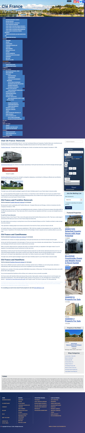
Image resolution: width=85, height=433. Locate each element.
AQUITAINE (20, 399)
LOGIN (69, 1)
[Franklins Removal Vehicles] (11, 156)
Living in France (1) (69, 363)
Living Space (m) (65, 169)
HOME (3, 397)
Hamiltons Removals (6, 177)
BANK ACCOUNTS (54, 414)
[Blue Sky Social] (80, 1)
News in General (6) (69, 358)
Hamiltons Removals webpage (17, 262)
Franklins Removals (5, 147)
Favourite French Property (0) (71, 369)
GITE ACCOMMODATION (56, 415)
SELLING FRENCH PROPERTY (41, 405)
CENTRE (20, 401)
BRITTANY (20, 420)
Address (68, 176)
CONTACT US (5, 421)
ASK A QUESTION (54, 399)
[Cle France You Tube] (75, 1)
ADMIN (50, 426)
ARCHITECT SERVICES (55, 410)
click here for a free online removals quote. (16, 279)
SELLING (4, 410)
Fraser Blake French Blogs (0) (71, 371)
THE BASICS (37, 399)
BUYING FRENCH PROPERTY (41, 403)
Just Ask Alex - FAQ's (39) (70, 356)
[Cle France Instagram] (77, 1)
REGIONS (20, 397)
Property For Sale (73, 298)
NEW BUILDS (37, 408)
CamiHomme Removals (6, 164)
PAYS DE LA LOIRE (22, 422)
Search (74, 187)
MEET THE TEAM (5, 417)
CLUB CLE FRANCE (55, 397)
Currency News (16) (69, 361)
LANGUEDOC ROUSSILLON (24, 405)
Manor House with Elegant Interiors (74, 345)
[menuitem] (4, 18)
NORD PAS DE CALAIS (22, 410)
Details (68, 160)
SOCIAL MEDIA (5, 422)
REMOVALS (53, 406)
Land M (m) (66, 173)
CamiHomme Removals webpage (18, 237)
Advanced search (70, 189)
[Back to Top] (82, 430)
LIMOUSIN (20, 406)
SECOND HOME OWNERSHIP (41, 406)
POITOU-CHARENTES (22, 414)
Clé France (12, 6)
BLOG (3, 414)
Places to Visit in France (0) (70, 367)
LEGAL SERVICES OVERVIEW (41, 401)
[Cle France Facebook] (83, 1)
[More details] (74, 220)
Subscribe (68, 207)
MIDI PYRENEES (21, 408)
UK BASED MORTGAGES (56, 405)
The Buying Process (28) (70, 365)
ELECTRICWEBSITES (61, 426)
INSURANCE (53, 401)
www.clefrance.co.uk (39, 287)
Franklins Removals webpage (17, 202)
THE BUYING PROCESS (40, 397)
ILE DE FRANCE (21, 403)
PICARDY (20, 412)
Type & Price (69, 149)
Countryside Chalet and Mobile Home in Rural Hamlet (73, 259)
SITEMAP (54, 426)
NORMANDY (21, 419)
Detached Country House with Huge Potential (73, 232)
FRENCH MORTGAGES (55, 403)
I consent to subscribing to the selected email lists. (73, 203)
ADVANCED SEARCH (6, 399)
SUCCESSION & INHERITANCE (41, 410)
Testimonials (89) (68, 359)
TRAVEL (52, 412)
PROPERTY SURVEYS (55, 408)
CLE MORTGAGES (6, 403)
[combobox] (75, 152)
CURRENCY (4, 406)
